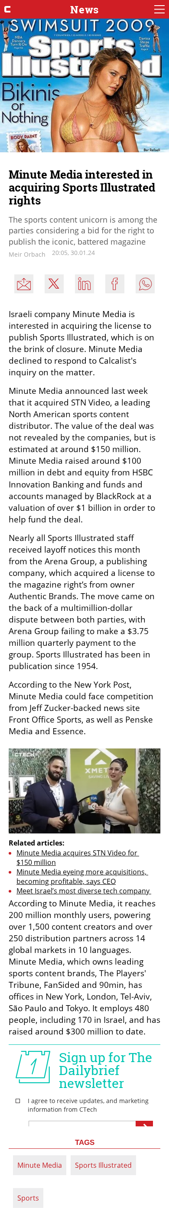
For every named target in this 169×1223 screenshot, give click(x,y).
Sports (28, 1198)
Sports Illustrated (103, 1165)
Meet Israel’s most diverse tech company (83, 891)
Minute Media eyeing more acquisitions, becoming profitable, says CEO (82, 876)
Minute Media (39, 1165)
